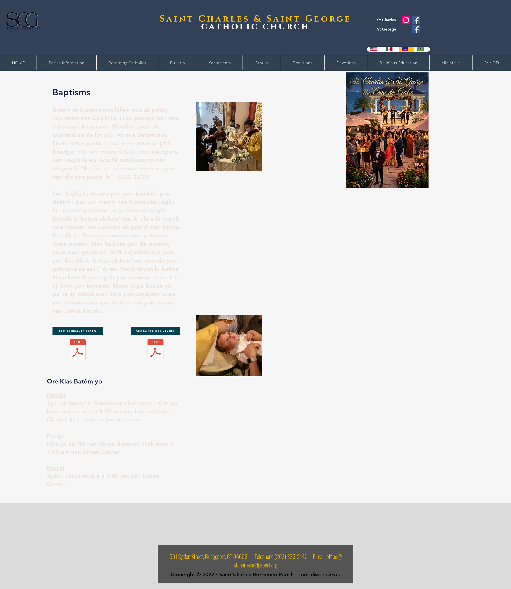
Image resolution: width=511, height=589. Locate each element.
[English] (375, 49)
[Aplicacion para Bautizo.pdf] (155, 350)
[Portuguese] (422, 49)
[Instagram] (406, 20)
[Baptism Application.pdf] (78, 350)
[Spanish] (390, 49)
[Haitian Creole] (406, 49)
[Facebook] (416, 20)
